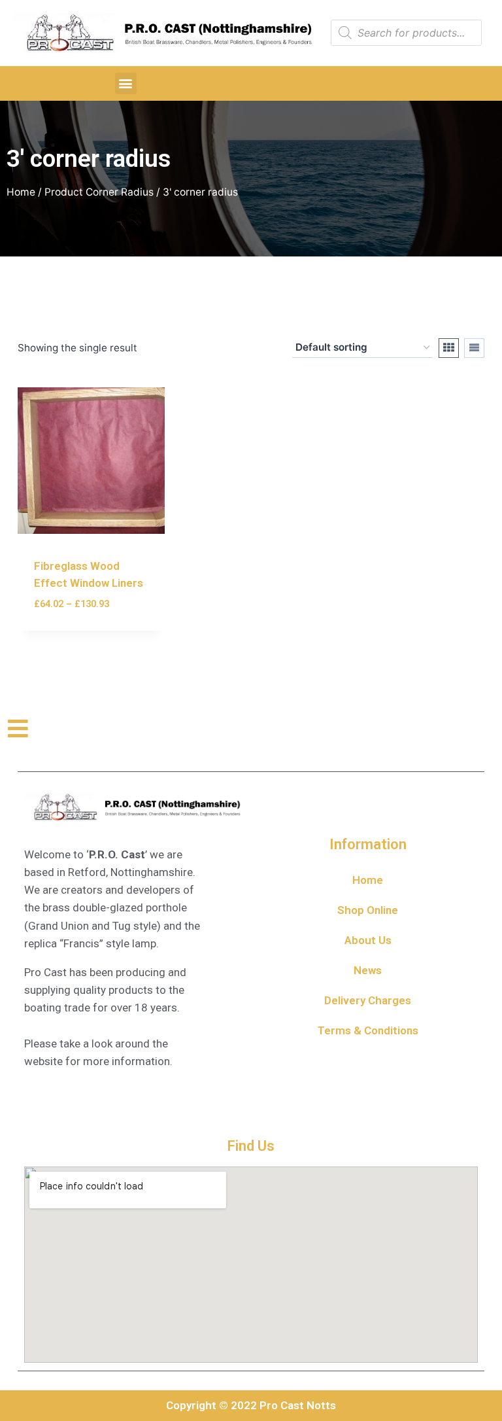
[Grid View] (449, 348)
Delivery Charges (367, 1000)
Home (21, 192)
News (368, 970)
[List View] (474, 348)
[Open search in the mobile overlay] (406, 33)
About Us (368, 940)
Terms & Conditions (368, 1030)
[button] (126, 83)
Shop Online (367, 910)
